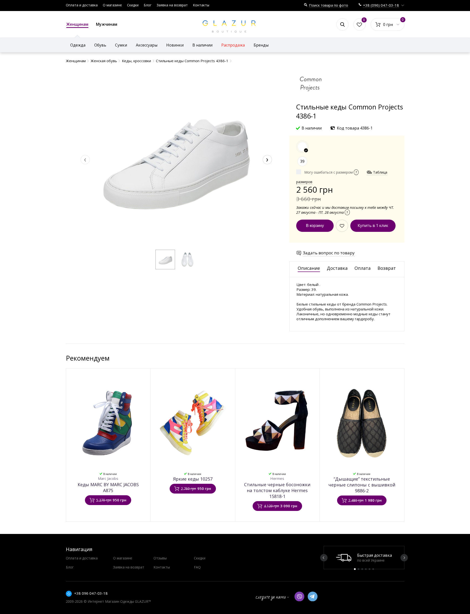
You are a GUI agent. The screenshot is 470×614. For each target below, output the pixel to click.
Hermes (277, 478)
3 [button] (362, 569)
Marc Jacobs (108, 478)
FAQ (197, 567)
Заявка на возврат (172, 5)
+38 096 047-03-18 (91, 593)
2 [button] (358, 569)
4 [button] (366, 569)
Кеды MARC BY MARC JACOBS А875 (108, 487)
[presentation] (85, 159)
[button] (165, 259)
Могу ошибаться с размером (330, 172)
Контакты (201, 5)
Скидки (133, 5)
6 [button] (373, 569)
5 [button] (369, 569)
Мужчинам (106, 24)
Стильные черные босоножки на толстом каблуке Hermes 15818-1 (277, 490)
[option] (364, 558)
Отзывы (160, 558)
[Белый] (302, 147)
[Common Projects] (310, 100)
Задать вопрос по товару (329, 253)
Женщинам (77, 24)
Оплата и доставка (82, 5)
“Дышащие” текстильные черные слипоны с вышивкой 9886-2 (362, 485)
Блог (148, 5)
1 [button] (355, 569)
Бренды (261, 45)
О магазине (112, 5)
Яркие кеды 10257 (192, 479)
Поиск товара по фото (328, 5)
